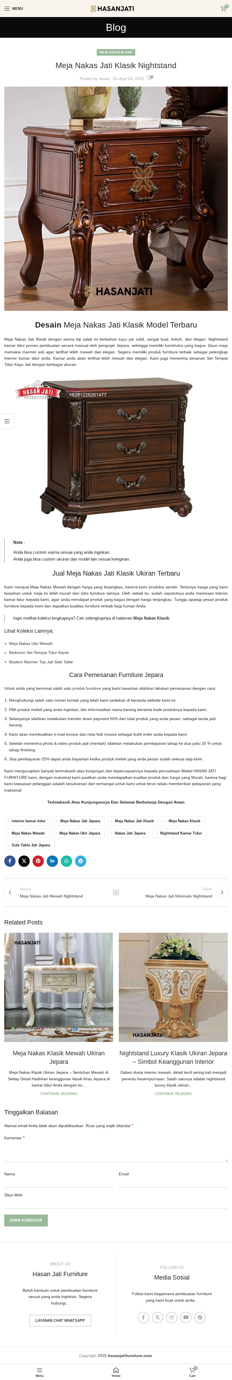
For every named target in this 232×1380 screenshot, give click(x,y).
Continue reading (58, 1094)
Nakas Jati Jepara (130, 833)
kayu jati (126, 339)
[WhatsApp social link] (66, 861)
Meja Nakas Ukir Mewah (31, 643)
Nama (9, 1174)
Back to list (116, 892)
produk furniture (86, 688)
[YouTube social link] (186, 1317)
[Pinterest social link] (38, 861)
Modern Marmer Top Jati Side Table (41, 662)
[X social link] (24, 861)
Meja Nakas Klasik (116, 52)
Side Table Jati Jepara (31, 845)
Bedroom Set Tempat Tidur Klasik (39, 652)
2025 (125, 1355)
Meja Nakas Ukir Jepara (79, 833)
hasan (104, 78)
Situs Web (13, 1195)
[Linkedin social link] (52, 861)
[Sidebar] (7, 421)
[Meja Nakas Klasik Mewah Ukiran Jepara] (58, 987)
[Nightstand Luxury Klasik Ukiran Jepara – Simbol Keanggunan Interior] (173, 987)
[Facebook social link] (10, 861)
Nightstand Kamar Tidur (181, 833)
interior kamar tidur (29, 821)
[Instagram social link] (171, 1317)
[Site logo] (116, 8)
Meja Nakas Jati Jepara (80, 821)
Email (124, 1174)
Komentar (14, 1137)
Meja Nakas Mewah (28, 833)
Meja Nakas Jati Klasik (134, 821)
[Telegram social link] (80, 861)
